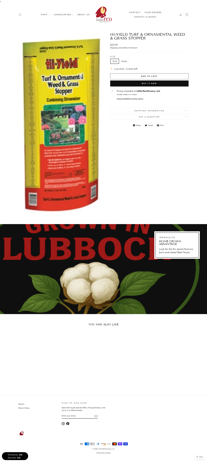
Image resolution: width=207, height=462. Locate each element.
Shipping (114, 48)
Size (113, 56)
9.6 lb (124, 61)
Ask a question (149, 117)
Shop (44, 14)
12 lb (114, 61)
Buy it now (149, 83)
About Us (83, 14)
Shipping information (149, 111)
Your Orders (153, 12)
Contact (135, 12)
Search (21, 404)
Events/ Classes (145, 17)
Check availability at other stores (130, 99)
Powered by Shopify (103, 453)
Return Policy (24, 408)
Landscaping (63, 14)
